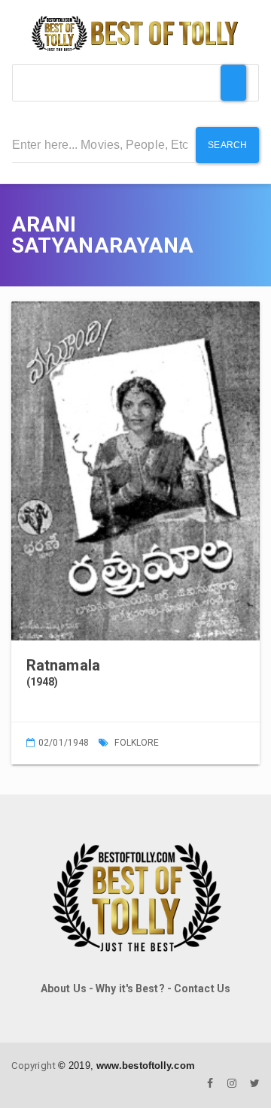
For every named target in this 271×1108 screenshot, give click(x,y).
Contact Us (202, 988)
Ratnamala (63, 665)
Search (227, 145)
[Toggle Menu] (233, 83)
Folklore (136, 742)
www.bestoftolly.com (145, 1065)
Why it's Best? (130, 988)
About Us (64, 988)
